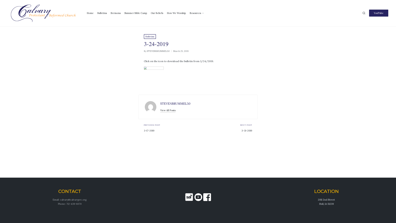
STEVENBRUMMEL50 (175, 103)
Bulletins (149, 36)
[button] (378, 13)
